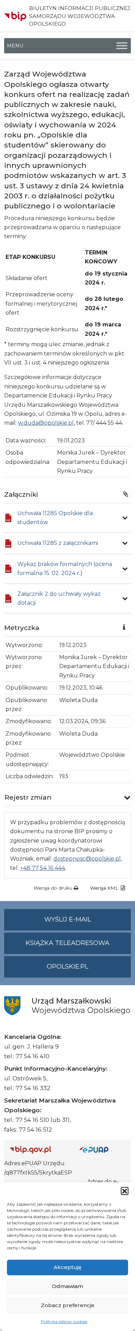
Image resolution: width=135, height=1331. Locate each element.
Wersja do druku (54, 888)
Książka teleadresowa (67, 943)
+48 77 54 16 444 (42, 868)
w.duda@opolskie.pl (46, 423)
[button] (124, 1190)
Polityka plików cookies (64, 1321)
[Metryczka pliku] (125, 518)
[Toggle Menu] (121, 46)
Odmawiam (67, 1286)
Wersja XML (104, 888)
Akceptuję (67, 1267)
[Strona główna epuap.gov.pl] (102, 1149)
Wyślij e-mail (87, 922)
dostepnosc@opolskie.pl (87, 858)
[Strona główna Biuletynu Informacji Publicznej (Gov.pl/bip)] (39, 1149)
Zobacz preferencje (67, 1305)
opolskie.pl (67, 966)
